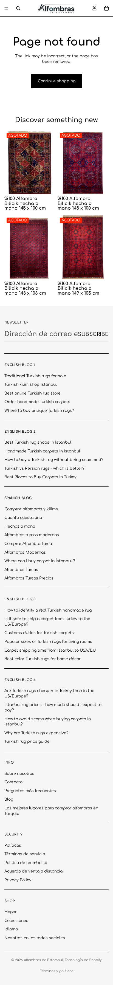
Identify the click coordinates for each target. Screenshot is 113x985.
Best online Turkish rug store (32, 393)
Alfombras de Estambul (43, 960)
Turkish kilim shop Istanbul (30, 384)
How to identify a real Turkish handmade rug (48, 610)
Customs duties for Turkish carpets (39, 633)
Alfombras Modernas (25, 552)
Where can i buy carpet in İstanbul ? (39, 561)
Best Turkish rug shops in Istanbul (37, 442)
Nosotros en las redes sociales (34, 938)
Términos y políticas (56, 971)
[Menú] (6, 8)
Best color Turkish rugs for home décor (42, 659)
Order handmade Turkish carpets (37, 402)
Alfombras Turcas (21, 569)
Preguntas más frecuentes (30, 791)
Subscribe (93, 334)
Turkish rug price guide (27, 741)
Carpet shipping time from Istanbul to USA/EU (50, 650)
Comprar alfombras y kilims (31, 509)
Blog (8, 799)
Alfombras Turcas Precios (28, 578)
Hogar (10, 912)
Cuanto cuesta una (23, 518)
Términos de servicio (24, 854)
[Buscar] (18, 8)
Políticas (12, 845)
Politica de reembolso (25, 863)
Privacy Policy (17, 880)
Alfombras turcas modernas (31, 535)
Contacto (13, 782)
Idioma (11, 929)
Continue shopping (56, 81)
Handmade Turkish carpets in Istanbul (42, 451)
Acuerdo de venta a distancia (33, 871)
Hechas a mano (19, 526)
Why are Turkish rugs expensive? (36, 733)
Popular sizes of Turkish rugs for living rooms (48, 642)
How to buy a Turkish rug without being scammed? (53, 460)
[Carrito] (106, 8)
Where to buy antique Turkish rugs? (39, 411)
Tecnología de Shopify (83, 960)
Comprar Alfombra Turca (28, 544)
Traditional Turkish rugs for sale (35, 376)
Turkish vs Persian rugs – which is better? (44, 468)
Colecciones (16, 920)
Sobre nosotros (19, 773)
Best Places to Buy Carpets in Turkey (40, 477)
